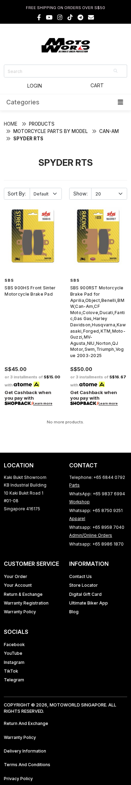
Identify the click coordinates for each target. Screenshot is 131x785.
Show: (80, 194)
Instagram (14, 662)
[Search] (116, 71)
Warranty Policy (20, 611)
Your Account (18, 585)
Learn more (42, 404)
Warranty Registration (26, 603)
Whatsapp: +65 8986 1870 (96, 544)
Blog (74, 611)
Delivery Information (25, 751)
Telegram (14, 679)
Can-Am (109, 131)
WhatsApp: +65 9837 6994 (97, 493)
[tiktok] (70, 17)
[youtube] (49, 17)
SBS (9, 280)
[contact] (91, 17)
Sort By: (17, 194)
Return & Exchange (23, 594)
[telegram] (80, 17)
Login (34, 86)
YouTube (13, 653)
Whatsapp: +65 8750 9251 (96, 510)
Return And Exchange (26, 723)
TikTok (11, 671)
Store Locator (83, 585)
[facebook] (39, 17)
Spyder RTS (28, 138)
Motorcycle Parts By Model (50, 131)
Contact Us (80, 576)
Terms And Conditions (27, 764)
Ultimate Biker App (88, 603)
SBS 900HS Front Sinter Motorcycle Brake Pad (30, 291)
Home (10, 124)
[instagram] (60, 17)
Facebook (14, 644)
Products (41, 124)
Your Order (15, 576)
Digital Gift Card (85, 594)
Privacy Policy (18, 778)
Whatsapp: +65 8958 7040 (96, 527)
